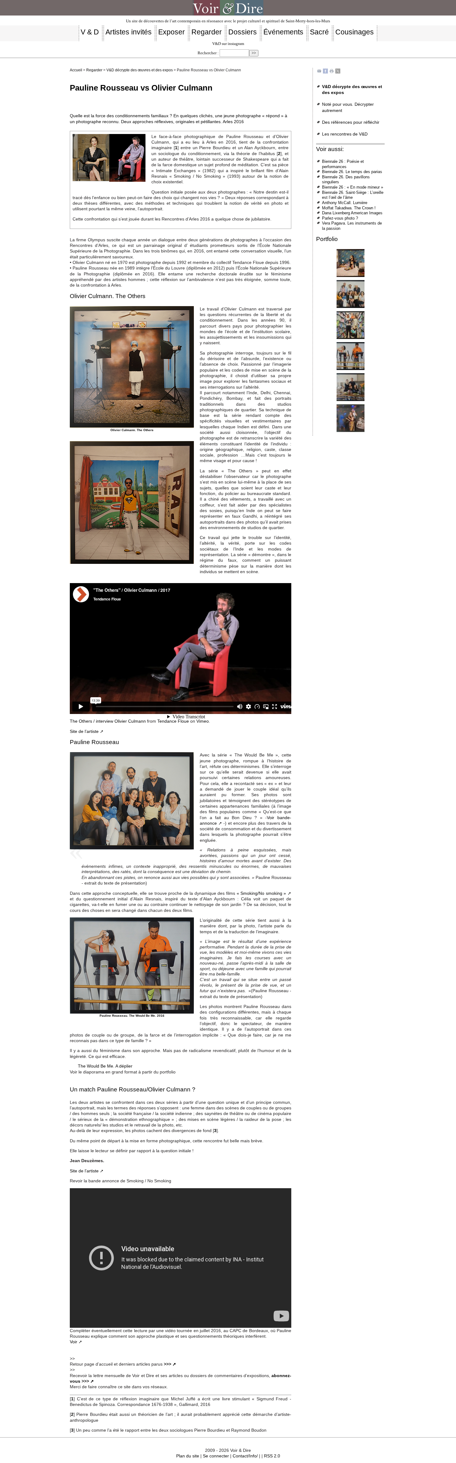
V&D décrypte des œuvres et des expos (139, 70)
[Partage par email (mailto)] (319, 71)
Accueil (76, 70)
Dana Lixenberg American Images (352, 213)
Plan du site (187, 1455)
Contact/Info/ (245, 1455)
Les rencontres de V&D (345, 134)
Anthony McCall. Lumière (344, 202)
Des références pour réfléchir (350, 122)
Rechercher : (208, 53)
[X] (337, 71)
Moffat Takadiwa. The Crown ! (349, 208)
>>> (167, 1364)
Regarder (94, 70)
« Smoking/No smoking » (261, 893)
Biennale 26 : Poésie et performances (343, 164)
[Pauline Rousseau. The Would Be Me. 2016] (350, 263)
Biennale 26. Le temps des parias (352, 171)
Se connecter (216, 1455)
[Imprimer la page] (331, 71)
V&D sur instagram (228, 44)
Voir (73, 1341)
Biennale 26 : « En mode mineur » (352, 187)
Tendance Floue (173, 721)
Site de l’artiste (84, 731)
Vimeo (202, 721)
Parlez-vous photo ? (340, 218)
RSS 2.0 (272, 1455)
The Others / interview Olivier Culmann (108, 721)
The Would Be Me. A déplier (105, 1066)
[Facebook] (325, 71)
